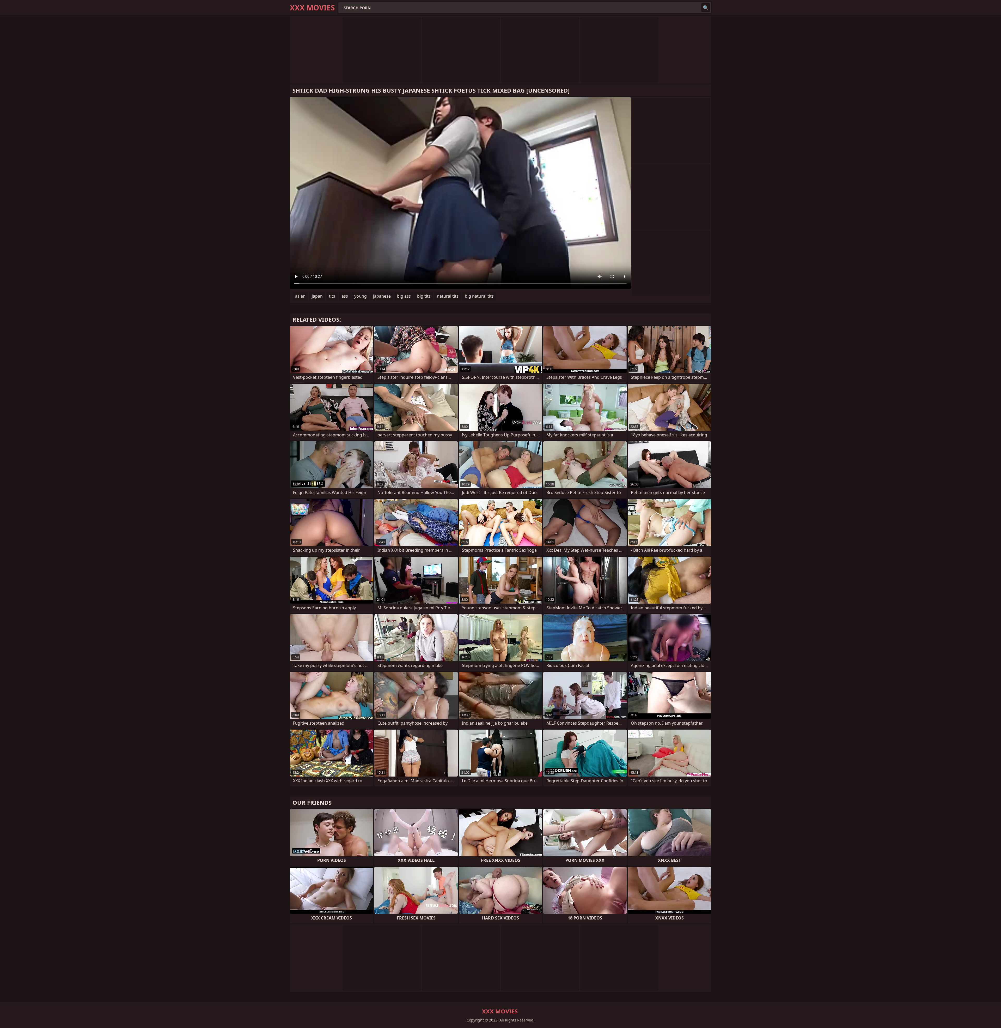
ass (344, 296)
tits (332, 296)
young (360, 296)
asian (300, 296)
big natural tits (479, 296)
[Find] (705, 7)
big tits (424, 296)
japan (317, 296)
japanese (382, 296)
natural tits (448, 296)
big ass (404, 296)
